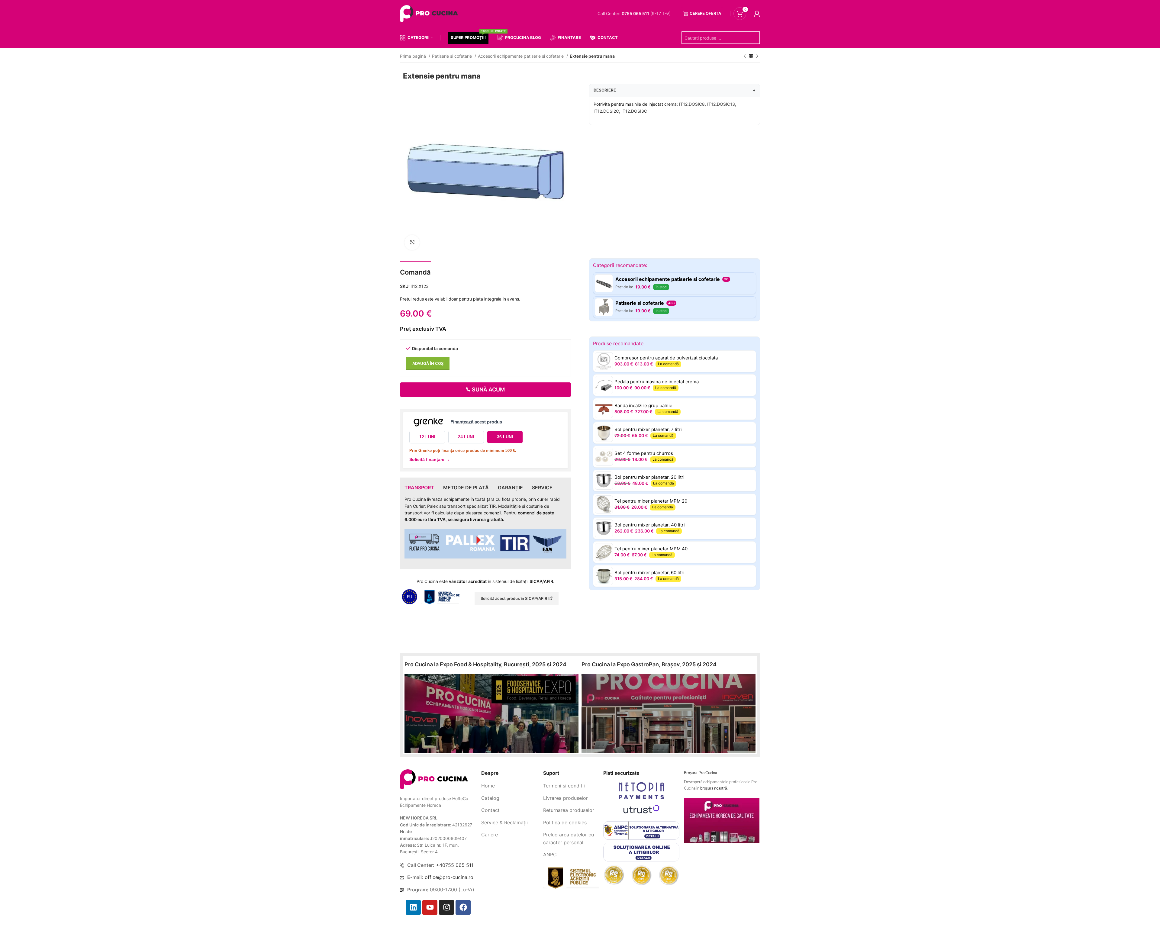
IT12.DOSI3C (634, 111)
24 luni (466, 436)
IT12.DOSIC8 (692, 104)
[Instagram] (446, 907)
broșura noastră (713, 788)
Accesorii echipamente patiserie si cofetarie (521, 56)
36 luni (505, 436)
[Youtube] (429, 907)
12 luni (427, 436)
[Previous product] (745, 56)
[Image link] (434, 778)
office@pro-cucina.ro (449, 877)
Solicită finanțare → (429, 459)
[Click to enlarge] (412, 242)
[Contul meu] (757, 14)
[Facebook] (463, 907)
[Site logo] (430, 13)
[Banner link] (491, 713)
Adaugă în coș (427, 363)
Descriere (675, 90)
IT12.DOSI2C (606, 111)
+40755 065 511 (454, 865)
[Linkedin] (413, 907)
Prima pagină (413, 56)
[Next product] (757, 56)
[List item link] (510, 786)
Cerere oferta (705, 13)
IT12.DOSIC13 (721, 104)
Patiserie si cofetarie (452, 56)
